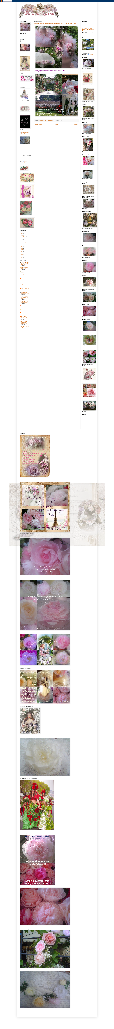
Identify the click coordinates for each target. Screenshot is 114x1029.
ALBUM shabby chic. (24, 289)
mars (23, 244)
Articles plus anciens (74, 124)
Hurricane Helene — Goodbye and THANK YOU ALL (25, 274)
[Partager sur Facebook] (60, 120)
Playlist (23, 162)
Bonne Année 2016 (24, 323)
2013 (22, 252)
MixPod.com (28, 162)
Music (21, 162)
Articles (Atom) (41, 126)
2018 (22, 235)
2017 (22, 246)
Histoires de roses (24, 267)
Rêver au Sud (23, 312)
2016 (22, 248)
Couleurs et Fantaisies (25, 309)
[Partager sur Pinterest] (61, 120)
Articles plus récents (38, 124)
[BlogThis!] (58, 120)
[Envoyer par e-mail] (56, 120)
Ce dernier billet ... (24, 268)
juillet (23, 238)
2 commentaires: (50, 120)
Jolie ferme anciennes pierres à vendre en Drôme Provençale (88, 29)
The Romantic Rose (24, 262)
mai (22, 239)
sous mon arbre (24, 292)
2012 (22, 254)
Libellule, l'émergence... (24, 302)
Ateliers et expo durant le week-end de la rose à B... (26, 242)
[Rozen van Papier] (20, 36)
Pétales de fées (24, 316)
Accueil (56, 124)
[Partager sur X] (59, 120)
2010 (22, 257)
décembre (24, 236)
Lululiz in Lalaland (24, 296)
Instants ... (22, 313)
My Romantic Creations (25, 288)
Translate (91, 54)
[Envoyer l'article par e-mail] (54, 120)
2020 (22, 232)
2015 (22, 249)
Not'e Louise (23, 305)
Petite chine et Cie (24, 301)
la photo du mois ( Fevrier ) (25, 293)
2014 (22, 251)
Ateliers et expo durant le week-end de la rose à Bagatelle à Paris (55, 24)
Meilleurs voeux (23, 306)
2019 (22, 233)
